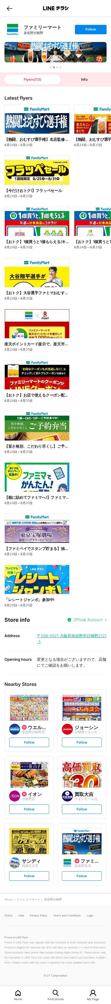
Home (18, 998)
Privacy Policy (38, 915)
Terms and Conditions (67, 915)
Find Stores (56, 998)
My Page (93, 998)
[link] (12, 29)
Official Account (88, 619)
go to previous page (9, 8)
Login (90, 915)
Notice (8, 915)
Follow (90, 30)
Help (21, 915)
